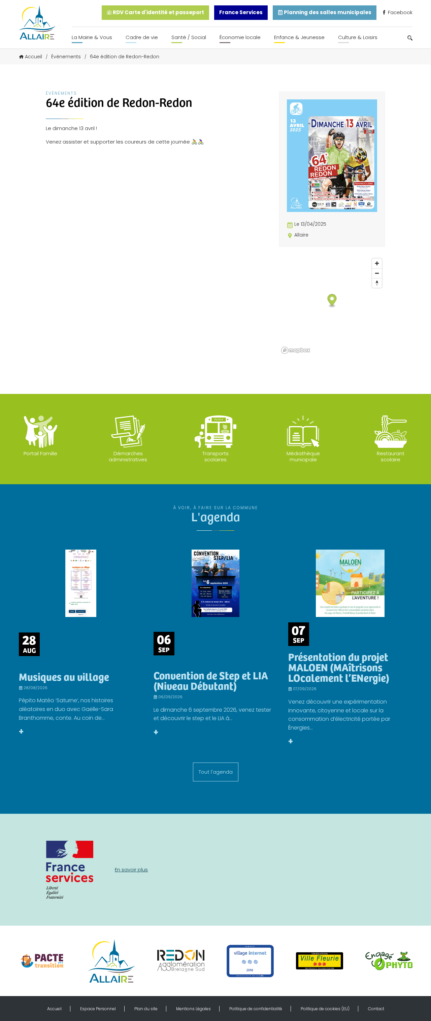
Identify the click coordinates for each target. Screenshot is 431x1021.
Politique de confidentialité (255, 1009)
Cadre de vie (142, 37)
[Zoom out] (377, 273)
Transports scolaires (215, 456)
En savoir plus (131, 869)
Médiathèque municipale (303, 456)
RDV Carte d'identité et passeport (158, 12)
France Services (241, 12)
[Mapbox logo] (295, 350)
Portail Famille (40, 453)
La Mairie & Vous (92, 37)
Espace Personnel (98, 1009)
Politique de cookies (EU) (325, 1009)
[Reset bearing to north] (377, 283)
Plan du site (146, 1009)
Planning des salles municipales (327, 12)
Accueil (33, 56)
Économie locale (240, 37)
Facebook (399, 12)
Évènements (66, 56)
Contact (376, 1009)
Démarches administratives (128, 456)
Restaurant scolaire (390, 456)
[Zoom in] (377, 263)
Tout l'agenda (216, 771)
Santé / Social (188, 37)
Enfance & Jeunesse (299, 37)
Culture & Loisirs (357, 37)
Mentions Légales (193, 1009)
